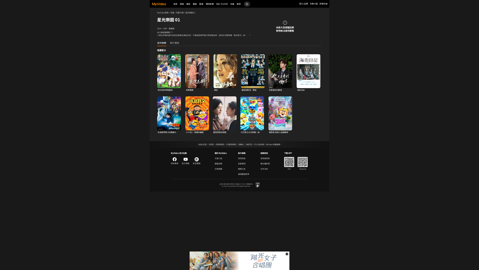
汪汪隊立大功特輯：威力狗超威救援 (251, 132)
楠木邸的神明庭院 (165, 90)
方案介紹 (314, 3)
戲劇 (195, 3)
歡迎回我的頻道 (219, 132)
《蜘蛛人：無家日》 (245, 144)
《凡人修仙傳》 (259, 144)
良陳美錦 (189, 90)
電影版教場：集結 (248, 90)
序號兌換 (323, 3)
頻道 (182, 3)
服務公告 (241, 169)
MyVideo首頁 (163, 12)
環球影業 (210, 3)
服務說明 (218, 163)
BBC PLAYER (222, 3)
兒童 (232, 3)
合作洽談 (264, 169)
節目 (239, 3)
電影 (188, 3)
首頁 (175, 3)
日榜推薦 (218, 169)
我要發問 (241, 163)
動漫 (201, 3)
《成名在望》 (202, 144)
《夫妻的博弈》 (231, 144)
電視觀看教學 (243, 174)
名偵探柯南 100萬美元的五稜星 (168, 132)
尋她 (216, 90)
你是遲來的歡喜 (275, 90)
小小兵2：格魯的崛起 (195, 132)
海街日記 (301, 90)
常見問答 (241, 158)
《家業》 (211, 144)
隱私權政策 (265, 163)
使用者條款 (265, 158)
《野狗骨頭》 (220, 144)
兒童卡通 (179, 12)
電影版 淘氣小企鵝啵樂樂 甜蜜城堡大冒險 (279, 132)
